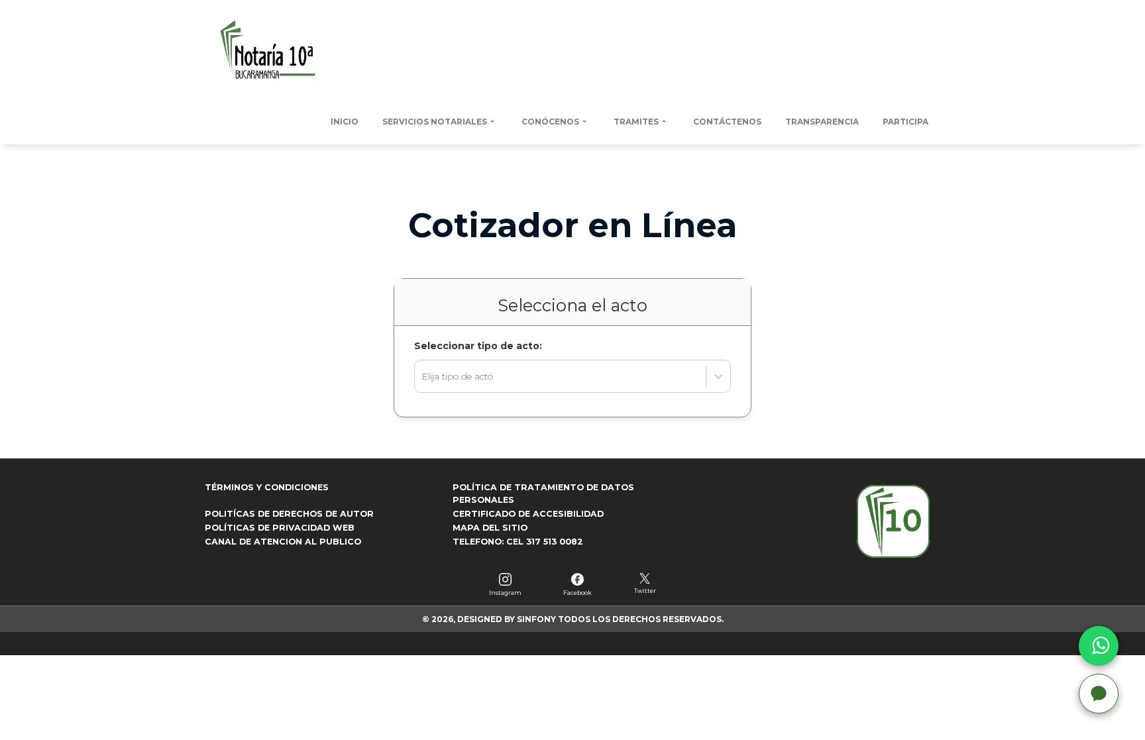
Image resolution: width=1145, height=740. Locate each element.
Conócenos (550, 122)
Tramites (636, 122)
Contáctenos (727, 122)
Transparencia (822, 122)
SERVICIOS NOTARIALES (434, 122)
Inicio (344, 122)
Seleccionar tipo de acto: (478, 346)
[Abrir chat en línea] (1098, 694)
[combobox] (422, 377)
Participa (905, 122)
